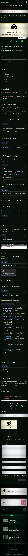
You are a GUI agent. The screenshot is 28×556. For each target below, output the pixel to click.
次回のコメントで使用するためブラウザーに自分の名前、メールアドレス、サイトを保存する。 (14, 476)
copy (24, 125)
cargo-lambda (8, 92)
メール (4, 465)
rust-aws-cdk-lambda (8, 96)
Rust (8, 411)
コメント (4, 444)
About (18, 2)
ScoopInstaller (4, 112)
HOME (10, 2)
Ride (15, 2)
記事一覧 (13, 2)
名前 (3, 459)
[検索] (24, 509)
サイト (3, 470)
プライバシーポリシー (21, 552)
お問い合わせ (12, 552)
